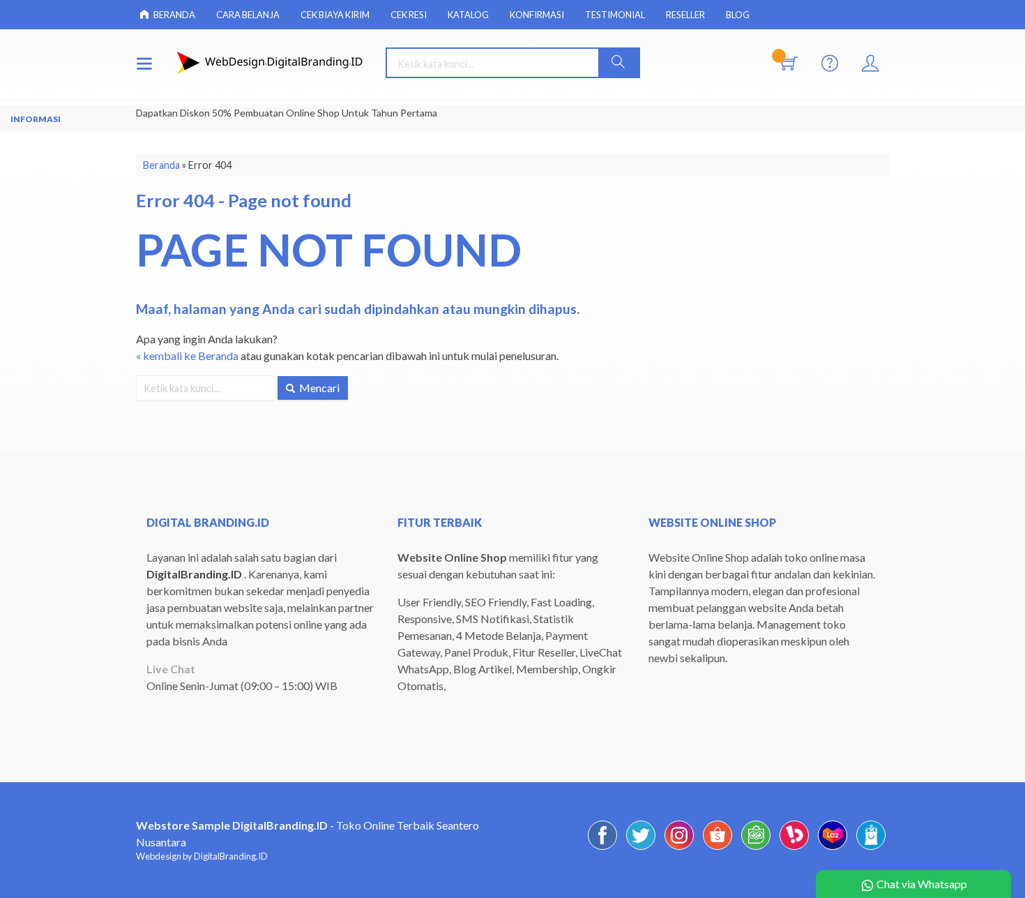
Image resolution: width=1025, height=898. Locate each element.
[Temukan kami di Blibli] (871, 848)
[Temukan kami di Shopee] (717, 848)
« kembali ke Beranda (187, 355)
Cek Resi (408, 14)
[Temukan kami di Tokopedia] (756, 848)
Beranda (173, 14)
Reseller (685, 14)
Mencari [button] (318, 387)
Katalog (468, 14)
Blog (738, 14)
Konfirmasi (537, 14)
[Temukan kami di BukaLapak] (794, 848)
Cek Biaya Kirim (335, 14)
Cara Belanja (248, 14)
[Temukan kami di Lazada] (832, 848)
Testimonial (615, 14)
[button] (618, 63)
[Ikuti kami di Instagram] (679, 848)
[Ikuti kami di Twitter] (641, 848)
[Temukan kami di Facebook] (602, 848)
